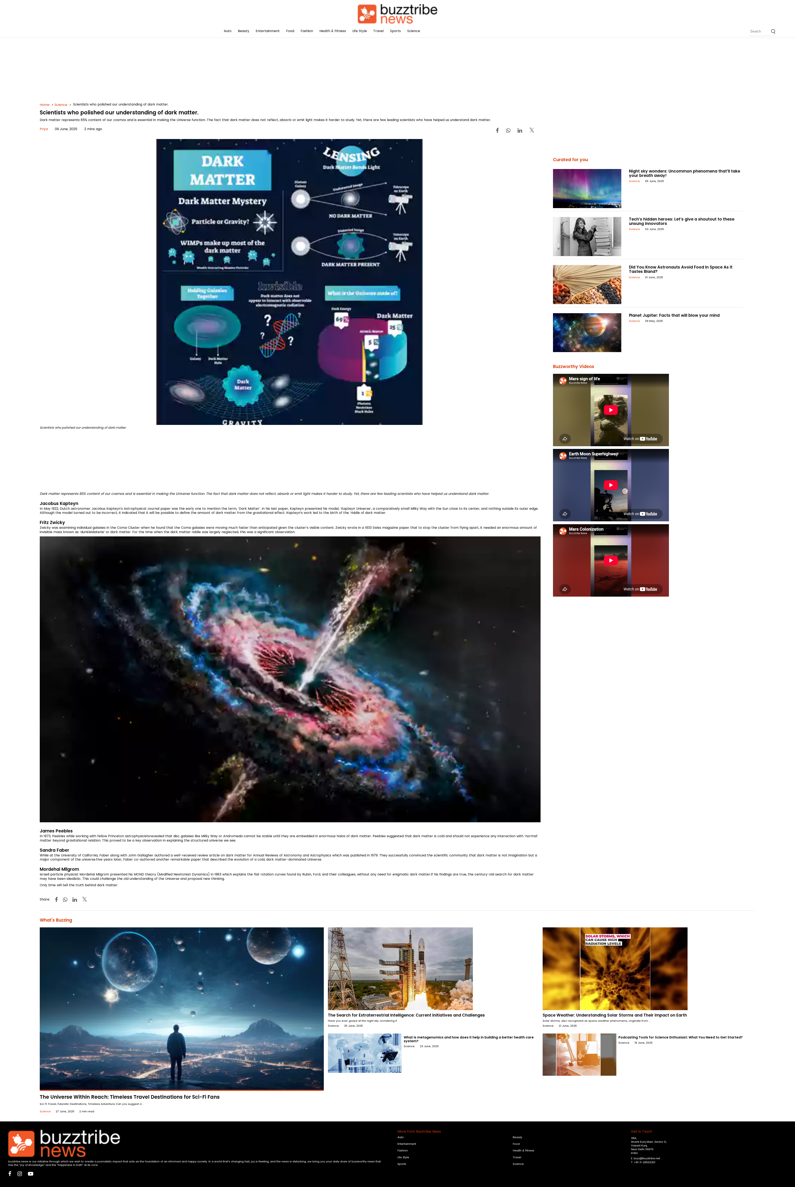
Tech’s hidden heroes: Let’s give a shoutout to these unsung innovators (681, 221)
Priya (44, 129)
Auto (227, 31)
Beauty (243, 31)
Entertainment (268, 31)
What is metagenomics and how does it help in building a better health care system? (469, 1039)
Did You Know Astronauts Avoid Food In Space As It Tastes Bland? (680, 269)
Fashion (307, 31)
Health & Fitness (332, 31)
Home (44, 104)
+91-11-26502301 (644, 1162)
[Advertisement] (164, 62)
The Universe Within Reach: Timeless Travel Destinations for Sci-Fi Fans (130, 1096)
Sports (395, 31)
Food (290, 31)
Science (413, 31)
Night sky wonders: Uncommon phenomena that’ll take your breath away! (684, 173)
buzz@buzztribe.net (647, 1158)
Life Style (359, 31)
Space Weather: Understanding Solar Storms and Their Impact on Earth (615, 1015)
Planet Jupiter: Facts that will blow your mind (674, 315)
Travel (378, 31)
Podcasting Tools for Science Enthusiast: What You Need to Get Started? (680, 1037)
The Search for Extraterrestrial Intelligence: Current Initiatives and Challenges (406, 1015)
